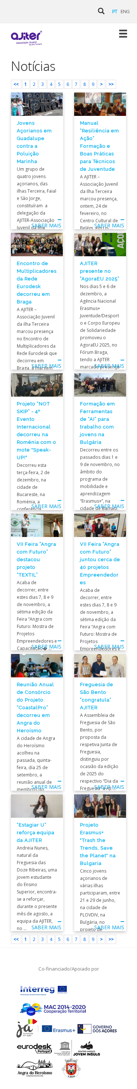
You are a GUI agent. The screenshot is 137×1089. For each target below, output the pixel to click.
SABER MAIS (46, 225)
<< (16, 84)
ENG (125, 11)
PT (114, 11)
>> (111, 84)
